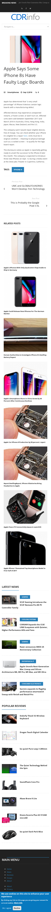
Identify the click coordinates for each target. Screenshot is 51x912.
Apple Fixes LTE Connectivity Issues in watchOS (22, 527)
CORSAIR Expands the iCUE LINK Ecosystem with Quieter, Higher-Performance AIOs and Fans (25, 627)
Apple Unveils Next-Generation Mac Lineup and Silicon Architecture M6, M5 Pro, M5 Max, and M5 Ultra (25, 669)
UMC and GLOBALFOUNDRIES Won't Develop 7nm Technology (28, 187)
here (25, 136)
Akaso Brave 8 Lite (28, 798)
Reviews (10, 875)
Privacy (10, 889)
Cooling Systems (29, 619)
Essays (9, 878)
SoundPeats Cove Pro (29, 782)
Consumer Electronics (31, 684)
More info (18, 903)
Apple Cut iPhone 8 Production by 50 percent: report (24, 442)
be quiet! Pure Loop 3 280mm (33, 749)
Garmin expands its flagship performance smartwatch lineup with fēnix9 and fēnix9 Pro (24, 692)
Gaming (25, 597)
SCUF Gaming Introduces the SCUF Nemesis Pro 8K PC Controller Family (24, 605)
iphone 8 (18, 169)
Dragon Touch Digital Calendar (34, 732)
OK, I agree (6, 908)
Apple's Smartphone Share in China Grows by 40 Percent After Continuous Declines (23, 399)
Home (9, 869)
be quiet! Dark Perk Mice (31, 831)
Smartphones (13, 92)
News (9, 872)
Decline (17, 908)
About (9, 881)
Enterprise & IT (28, 661)
